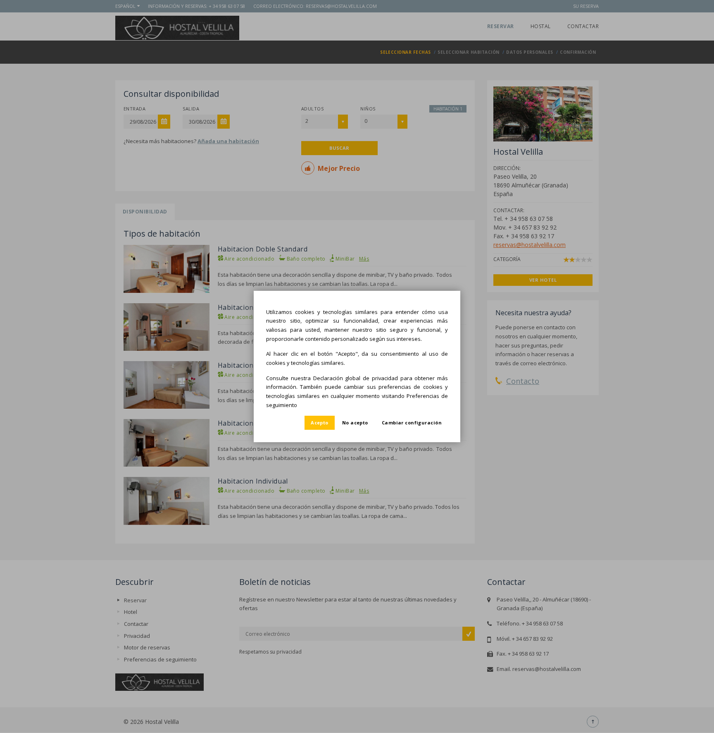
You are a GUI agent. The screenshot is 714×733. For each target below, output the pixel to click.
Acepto (319, 422)
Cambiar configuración (412, 422)
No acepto (355, 422)
